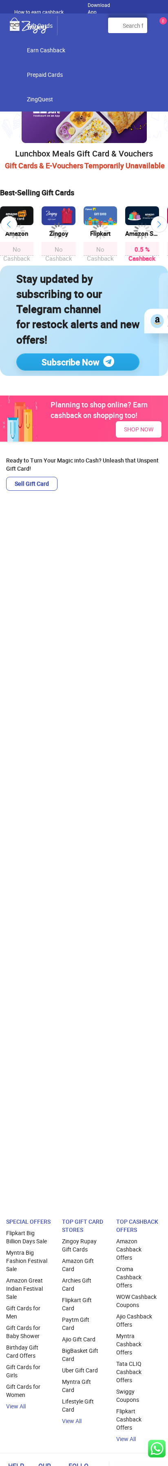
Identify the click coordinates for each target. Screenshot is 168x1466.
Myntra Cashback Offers (128, 1344)
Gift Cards (40, 25)
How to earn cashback (39, 12)
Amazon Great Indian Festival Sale (24, 1288)
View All (16, 1406)
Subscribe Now (70, 362)
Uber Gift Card (80, 1370)
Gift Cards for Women (23, 1391)
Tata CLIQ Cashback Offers (128, 1372)
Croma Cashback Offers (128, 1277)
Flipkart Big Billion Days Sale (26, 1237)
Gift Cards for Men (23, 1312)
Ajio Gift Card (78, 1339)
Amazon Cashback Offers (128, 1249)
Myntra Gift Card (76, 1386)
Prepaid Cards (45, 74)
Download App (99, 6)
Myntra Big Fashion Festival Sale (26, 1261)
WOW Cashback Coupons (136, 1301)
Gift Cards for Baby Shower (23, 1332)
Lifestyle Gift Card (78, 1405)
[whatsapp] (157, 1448)
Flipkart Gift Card (77, 1304)
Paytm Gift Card (75, 1324)
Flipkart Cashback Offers (128, 1419)
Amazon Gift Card (78, 1265)
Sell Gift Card (32, 483)
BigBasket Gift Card (80, 1355)
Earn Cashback (46, 50)
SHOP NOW (138, 429)
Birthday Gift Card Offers (22, 1351)
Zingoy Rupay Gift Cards (79, 1245)
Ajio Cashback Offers (134, 1320)
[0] (161, 28)
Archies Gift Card (76, 1284)
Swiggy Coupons (127, 1395)
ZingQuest (40, 99)
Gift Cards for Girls (23, 1371)
